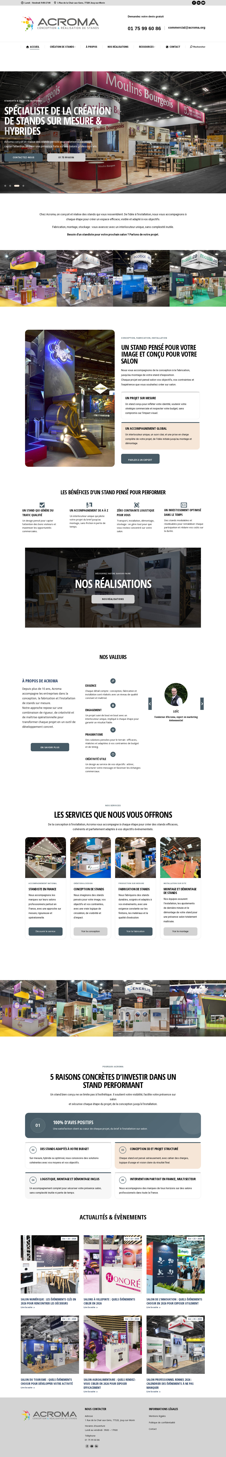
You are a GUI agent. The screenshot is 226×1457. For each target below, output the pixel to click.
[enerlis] (141, 1008)
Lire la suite (26, 1307)
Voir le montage (180, 931)
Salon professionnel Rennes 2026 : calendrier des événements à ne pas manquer (170, 1383)
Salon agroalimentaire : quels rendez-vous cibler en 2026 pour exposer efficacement (110, 1383)
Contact (153, 1428)
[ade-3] (85, 278)
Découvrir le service (45, 931)
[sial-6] (28, 278)
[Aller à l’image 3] (18, 186)
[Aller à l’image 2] (13, 186)
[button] (150, 704)
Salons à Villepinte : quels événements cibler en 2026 (109, 1301)
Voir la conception (90, 931)
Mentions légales (157, 1416)
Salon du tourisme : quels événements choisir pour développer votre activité (47, 1381)
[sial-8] (28, 1008)
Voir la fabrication (136, 931)
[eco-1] (141, 278)
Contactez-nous (23, 157)
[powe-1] (85, 1008)
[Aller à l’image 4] (23, 186)
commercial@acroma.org (186, 27)
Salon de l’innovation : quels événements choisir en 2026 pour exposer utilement (174, 1301)
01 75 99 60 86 (144, 28)
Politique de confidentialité (162, 1422)
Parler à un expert (140, 460)
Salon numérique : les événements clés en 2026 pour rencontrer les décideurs (48, 1301)
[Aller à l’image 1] (7, 186)
